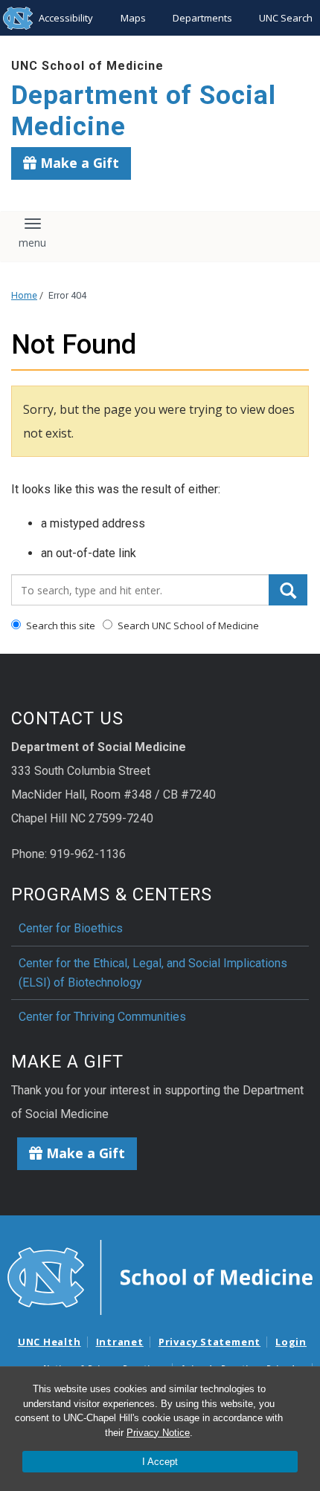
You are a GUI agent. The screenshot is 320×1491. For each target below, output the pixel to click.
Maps (133, 18)
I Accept (160, 1461)
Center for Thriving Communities (102, 1017)
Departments (202, 18)
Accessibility (66, 18)
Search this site (59, 625)
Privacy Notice (158, 1432)
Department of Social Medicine (143, 111)
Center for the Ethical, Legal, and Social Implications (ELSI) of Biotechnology (153, 973)
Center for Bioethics (71, 928)
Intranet (120, 1341)
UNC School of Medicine (87, 66)
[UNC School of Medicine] (160, 1276)
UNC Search (286, 18)
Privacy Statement (209, 1341)
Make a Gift (77, 163)
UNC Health (49, 1341)
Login (291, 1341)
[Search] (288, 589)
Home (24, 295)
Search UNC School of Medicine (187, 625)
